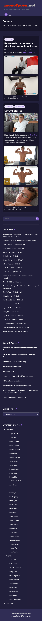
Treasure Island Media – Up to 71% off (16, 328)
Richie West (13, 509)
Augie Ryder (13, 434)
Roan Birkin (13, 595)
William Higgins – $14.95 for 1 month (15, 331)
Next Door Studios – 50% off (13, 300)
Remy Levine (13, 591)
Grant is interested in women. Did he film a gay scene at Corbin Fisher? (20, 391)
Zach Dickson (14, 544)
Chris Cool (13, 453)
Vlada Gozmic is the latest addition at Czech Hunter (20, 349)
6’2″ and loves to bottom (12, 381)
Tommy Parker (14, 536)
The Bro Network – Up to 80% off (14, 324)
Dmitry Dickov (14, 469)
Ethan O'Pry (13, 477)
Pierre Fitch (13, 505)
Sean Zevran (13, 524)
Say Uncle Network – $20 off (13, 316)
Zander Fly (13, 548)
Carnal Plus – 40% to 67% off (13, 252)
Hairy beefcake (8, 371)
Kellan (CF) (13, 493)
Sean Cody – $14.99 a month (13, 320)
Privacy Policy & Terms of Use (21, 616)
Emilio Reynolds (14, 576)
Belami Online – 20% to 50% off (14, 244)
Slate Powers (14, 520)
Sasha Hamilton (15, 599)
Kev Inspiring (13, 497)
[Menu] (10, 14)
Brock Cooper (14, 445)
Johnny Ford (13, 489)
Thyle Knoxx (13, 532)
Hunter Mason (14, 580)
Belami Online (14, 564)
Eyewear (9, 39)
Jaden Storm (13, 583)
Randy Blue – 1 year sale (11, 312)
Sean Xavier (13, 516)
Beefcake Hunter (29, 52)
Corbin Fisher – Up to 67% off (13, 260)
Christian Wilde (14, 457)
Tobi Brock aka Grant (16, 481)
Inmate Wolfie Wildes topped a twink (17, 386)
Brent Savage (14, 441)
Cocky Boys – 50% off (10, 256)
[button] (37, 218)
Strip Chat (9, 603)
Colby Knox (13, 461)
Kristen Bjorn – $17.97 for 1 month (14, 272)
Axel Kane (12, 438)
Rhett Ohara (18, 209)
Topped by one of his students (14, 397)
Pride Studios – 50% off (11, 304)
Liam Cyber (13, 501)
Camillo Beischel (15, 568)
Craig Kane (13, 572)
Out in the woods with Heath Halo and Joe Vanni (19, 356)
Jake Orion (13, 485)
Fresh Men (33, 135)
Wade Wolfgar (14, 540)
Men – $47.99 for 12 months (12, 282)
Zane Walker (13, 552)
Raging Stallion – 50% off (12, 308)
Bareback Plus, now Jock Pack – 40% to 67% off (20, 240)
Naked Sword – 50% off (11, 296)
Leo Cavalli (13, 587)
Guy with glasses (13, 111)
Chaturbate (10, 430)
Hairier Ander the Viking (12, 366)
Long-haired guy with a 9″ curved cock (18, 376)
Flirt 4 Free (9, 556)
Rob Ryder (13, 512)
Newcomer (20, 107)
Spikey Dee (13, 528)
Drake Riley (13, 473)
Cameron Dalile (14, 449)
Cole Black (13, 465)
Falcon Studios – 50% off (11, 264)
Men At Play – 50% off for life (13, 292)
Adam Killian (13, 560)
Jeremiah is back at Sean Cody (14, 362)
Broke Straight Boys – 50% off (13, 248)
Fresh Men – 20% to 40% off (13, 268)
